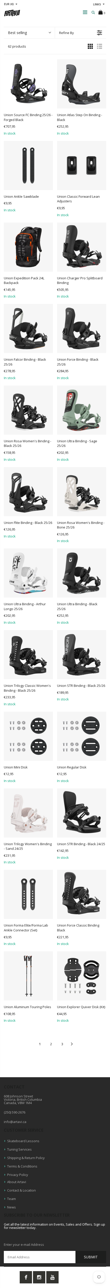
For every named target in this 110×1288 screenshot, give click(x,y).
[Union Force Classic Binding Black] (81, 894)
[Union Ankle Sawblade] (28, 165)
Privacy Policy (17, 1174)
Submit (91, 1256)
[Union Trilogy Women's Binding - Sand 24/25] (28, 813)
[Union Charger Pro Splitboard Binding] (81, 247)
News (11, 1207)
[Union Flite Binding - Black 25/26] (28, 491)
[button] (29, 32)
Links (97, 4)
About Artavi (16, 1182)
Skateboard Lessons (23, 1141)
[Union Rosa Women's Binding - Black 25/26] (28, 410)
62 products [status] (17, 46)
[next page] (71, 1044)
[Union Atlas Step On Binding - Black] (81, 83)
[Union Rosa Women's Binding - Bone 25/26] (81, 491)
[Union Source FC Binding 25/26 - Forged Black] (28, 83)
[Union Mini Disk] (28, 736)
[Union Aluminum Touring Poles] (28, 975)
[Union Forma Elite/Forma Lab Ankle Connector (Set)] (28, 894)
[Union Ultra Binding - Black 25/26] (81, 573)
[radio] (90, 46)
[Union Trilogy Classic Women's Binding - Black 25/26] (28, 654)
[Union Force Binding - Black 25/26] (81, 328)
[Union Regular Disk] (81, 736)
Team (11, 1198)
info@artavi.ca (15, 1121)
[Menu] (85, 12)
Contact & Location (21, 1190)
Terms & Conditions (22, 1166)
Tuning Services (19, 1149)
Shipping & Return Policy (26, 1157)
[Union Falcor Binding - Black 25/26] (28, 328)
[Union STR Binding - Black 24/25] (81, 813)
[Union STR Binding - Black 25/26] (81, 654)
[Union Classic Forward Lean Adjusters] (81, 165)
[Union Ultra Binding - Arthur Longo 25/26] (28, 573)
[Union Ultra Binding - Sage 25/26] (81, 410)
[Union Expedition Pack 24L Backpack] (28, 247)
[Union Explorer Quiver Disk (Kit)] (81, 975)
